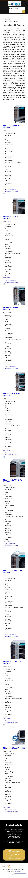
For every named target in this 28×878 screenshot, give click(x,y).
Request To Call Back (11, 191)
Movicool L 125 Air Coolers (11, 217)
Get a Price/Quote (10, 189)
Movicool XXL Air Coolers (14, 748)
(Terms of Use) (18, 871)
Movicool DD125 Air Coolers (11, 395)
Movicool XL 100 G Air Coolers (12, 481)
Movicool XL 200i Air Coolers (12, 662)
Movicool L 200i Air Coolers (11, 308)
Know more (6, 187)
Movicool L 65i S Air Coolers (11, 127)
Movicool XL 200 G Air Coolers (12, 572)
